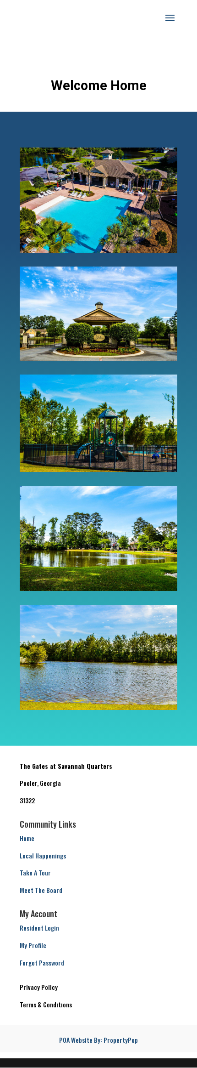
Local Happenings (43, 855)
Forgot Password (42, 962)
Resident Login (39, 927)
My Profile (33, 945)
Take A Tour (35, 872)
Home (27, 838)
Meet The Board (41, 890)
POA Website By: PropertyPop (98, 1040)
